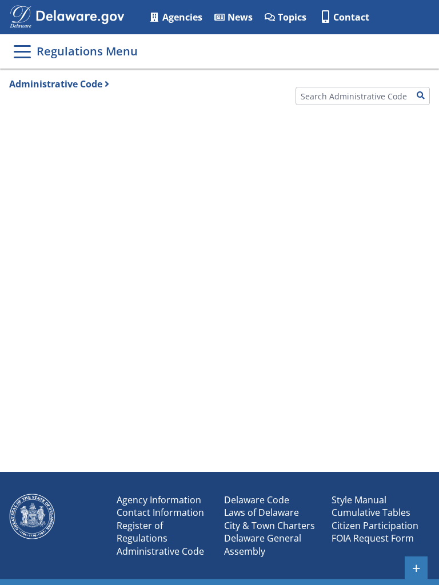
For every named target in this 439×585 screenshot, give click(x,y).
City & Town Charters (269, 525)
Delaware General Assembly (262, 544)
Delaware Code (256, 500)
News (239, 17)
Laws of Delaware (261, 512)
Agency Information (159, 500)
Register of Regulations (142, 531)
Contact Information (160, 512)
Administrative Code (55, 84)
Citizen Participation (375, 525)
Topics (291, 17)
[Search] (421, 96)
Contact (351, 17)
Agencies (181, 17)
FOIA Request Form (373, 538)
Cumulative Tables (371, 512)
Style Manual (359, 500)
